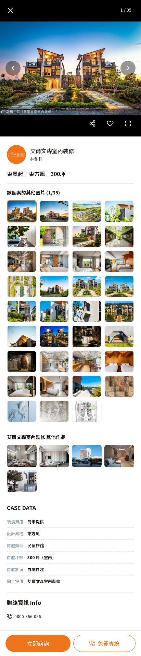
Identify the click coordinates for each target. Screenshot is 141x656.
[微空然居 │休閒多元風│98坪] (22, 481)
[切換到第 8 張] (119, 236)
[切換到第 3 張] (87, 211)
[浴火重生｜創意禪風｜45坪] (119, 456)
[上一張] (13, 68)
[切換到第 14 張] (54, 286)
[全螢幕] (128, 123)
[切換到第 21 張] (22, 336)
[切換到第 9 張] (22, 261)
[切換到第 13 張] (22, 286)
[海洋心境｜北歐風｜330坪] (22, 456)
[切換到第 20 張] (119, 311)
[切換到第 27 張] (87, 361)
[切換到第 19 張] (87, 311)
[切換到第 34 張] (54, 411)
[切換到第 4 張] (119, 211)
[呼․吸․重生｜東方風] (87, 456)
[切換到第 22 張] (54, 336)
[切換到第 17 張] (22, 311)
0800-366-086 (27, 616)
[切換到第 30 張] (54, 386)
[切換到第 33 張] (22, 411)
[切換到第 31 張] (87, 386)
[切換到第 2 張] (54, 211)
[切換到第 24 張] (119, 336)
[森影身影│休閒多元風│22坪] (54, 456)
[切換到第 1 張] (22, 211)
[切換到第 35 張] (87, 411)
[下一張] (128, 68)
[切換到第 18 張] (54, 311)
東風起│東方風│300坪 (36, 174)
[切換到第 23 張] (87, 336)
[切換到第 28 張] (119, 361)
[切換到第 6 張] (54, 236)
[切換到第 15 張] (87, 286)
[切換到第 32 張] (119, 386)
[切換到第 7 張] (87, 236)
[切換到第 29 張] (22, 386)
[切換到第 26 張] (54, 361)
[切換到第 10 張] (54, 261)
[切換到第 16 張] (119, 286)
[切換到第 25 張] (22, 361)
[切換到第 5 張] (22, 236)
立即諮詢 (38, 643)
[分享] (92, 123)
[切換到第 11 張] (87, 261)
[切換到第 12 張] (119, 261)
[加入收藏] (110, 123)
